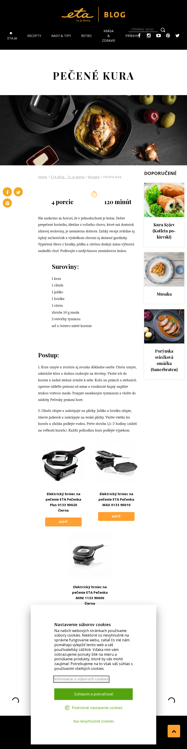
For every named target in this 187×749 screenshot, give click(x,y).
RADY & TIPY (61, 36)
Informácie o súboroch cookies (81, 679)
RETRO (86, 36)
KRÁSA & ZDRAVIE (108, 36)
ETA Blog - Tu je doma (67, 177)
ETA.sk (12, 38)
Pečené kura (112, 177)
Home (42, 177)
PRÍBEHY (132, 36)
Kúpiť (63, 522)
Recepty (94, 177)
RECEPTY (34, 36)
